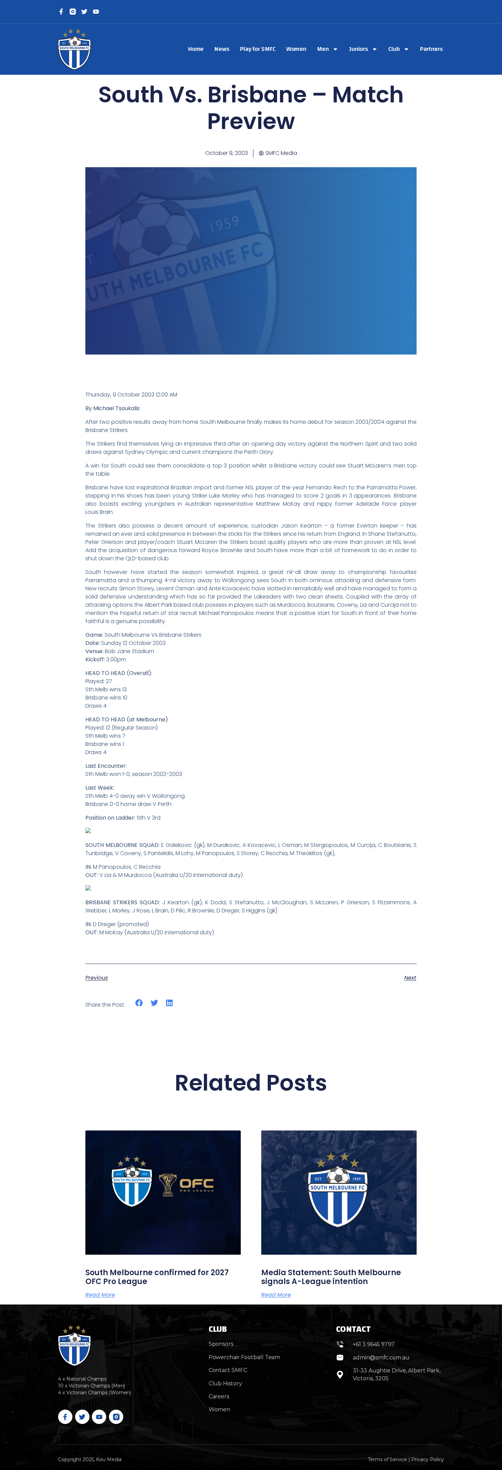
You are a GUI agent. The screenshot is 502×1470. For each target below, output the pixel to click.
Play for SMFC (258, 49)
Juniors (358, 49)
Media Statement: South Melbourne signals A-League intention (331, 1277)
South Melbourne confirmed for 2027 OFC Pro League (157, 1277)
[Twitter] (84, 12)
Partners (431, 49)
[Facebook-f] (61, 12)
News (221, 49)
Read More (100, 1295)
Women (296, 49)
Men (323, 49)
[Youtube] (99, 1417)
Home (196, 49)
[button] (139, 1003)
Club (394, 49)
